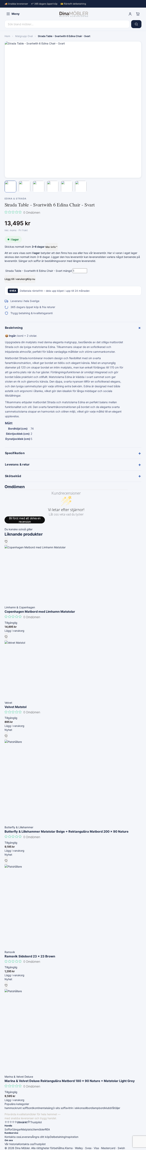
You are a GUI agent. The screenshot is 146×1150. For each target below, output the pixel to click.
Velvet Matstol (15, 707)
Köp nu (31, 279)
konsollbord (85, 1108)
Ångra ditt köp (41, 1136)
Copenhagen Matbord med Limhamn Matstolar (40, 611)
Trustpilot (40, 1144)
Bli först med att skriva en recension (24, 519)
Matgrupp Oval (24, 36)
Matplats (26, 1129)
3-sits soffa (60, 1108)
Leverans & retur (73, 464)
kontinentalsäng (43, 1108)
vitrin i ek (72, 1108)
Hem (7, 36)
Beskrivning (73, 327)
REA (47, 1129)
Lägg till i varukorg (16, 279)
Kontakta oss (13, 1136)
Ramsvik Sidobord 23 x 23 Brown (30, 956)
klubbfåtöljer (112, 1108)
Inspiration (71, 1136)
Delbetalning (57, 1136)
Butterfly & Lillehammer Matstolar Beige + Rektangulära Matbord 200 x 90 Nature (67, 831)
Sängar (16, 1129)
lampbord (99, 1108)
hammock (11, 1108)
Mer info (51, 246)
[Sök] (136, 24)
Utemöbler (38, 1129)
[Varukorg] (137, 14)
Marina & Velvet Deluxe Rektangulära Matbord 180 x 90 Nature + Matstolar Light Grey (70, 1081)
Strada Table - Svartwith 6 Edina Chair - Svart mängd (38, 270)
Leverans (26, 1136)
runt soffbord (25, 1108)
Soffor (8, 1129)
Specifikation (73, 453)
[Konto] (130, 14)
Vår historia (11, 1144)
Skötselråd (73, 475)
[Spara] (6, 541)
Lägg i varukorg (14, 630)
